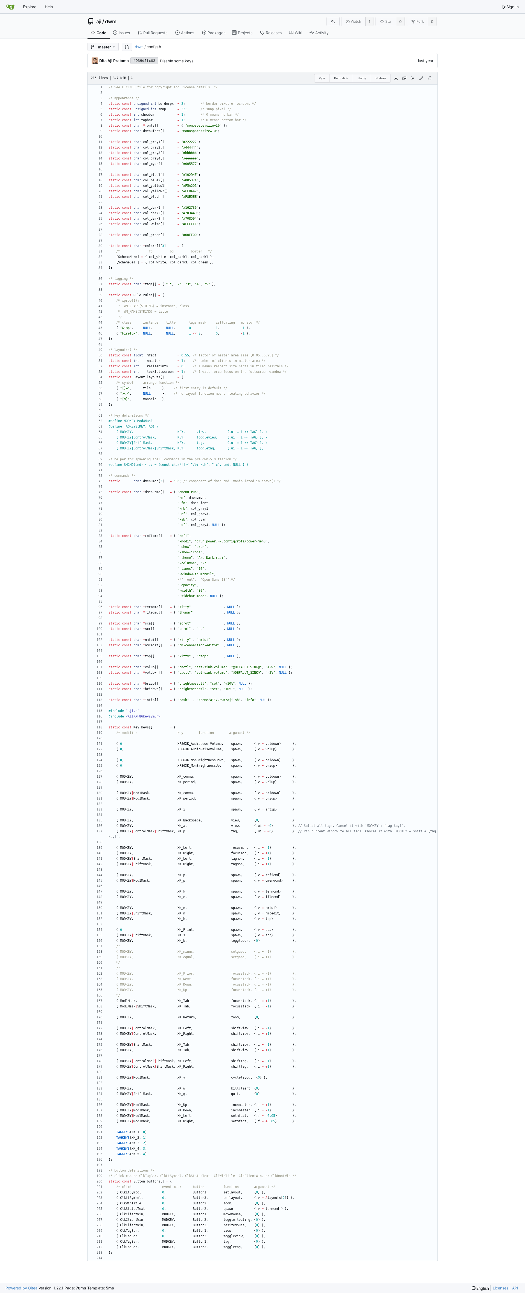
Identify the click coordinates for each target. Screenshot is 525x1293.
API (515, 1288)
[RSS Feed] (332, 21)
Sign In (512, 6)
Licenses (500, 1288)
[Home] (10, 7)
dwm (110, 21)
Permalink (341, 78)
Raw (322, 78)
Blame (361, 78)
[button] (127, 47)
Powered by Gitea (21, 1288)
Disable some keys (176, 61)
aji (98, 21)
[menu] (480, 1288)
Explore (29, 6)
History (380, 78)
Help (49, 6)
